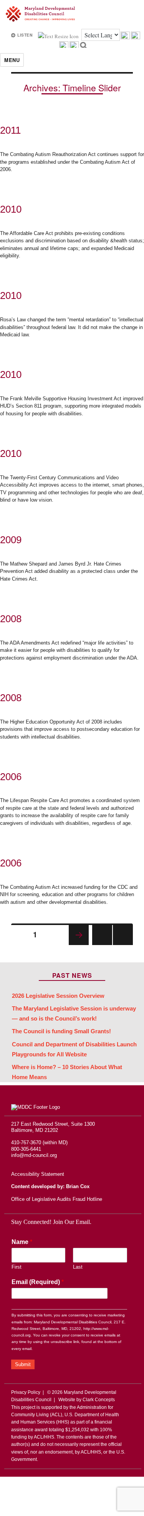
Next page (79, 935)
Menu (12, 60)
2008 (11, 618)
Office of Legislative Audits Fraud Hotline (56, 1199)
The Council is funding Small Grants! (61, 1031)
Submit (23, 1364)
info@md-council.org (34, 1155)
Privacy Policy (25, 1392)
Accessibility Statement (37, 1174)
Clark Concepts (99, 1399)
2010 (11, 209)
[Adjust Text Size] (59, 35)
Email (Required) (38, 1282)
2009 (11, 539)
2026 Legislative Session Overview (58, 996)
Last (78, 1267)
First (17, 1267)
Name (22, 1242)
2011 (10, 130)
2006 (11, 776)
